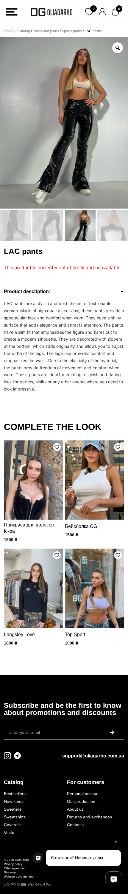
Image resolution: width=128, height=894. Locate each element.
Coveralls (12, 824)
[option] (64, 123)
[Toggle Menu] (12, 12)
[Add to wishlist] (57, 447)
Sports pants (72, 31)
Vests (9, 832)
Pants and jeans (46, 31)
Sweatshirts (15, 817)
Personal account (83, 793)
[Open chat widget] (113, 879)
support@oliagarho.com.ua (93, 755)
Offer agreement (15, 868)
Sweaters (12, 809)
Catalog (23, 31)
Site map (10, 872)
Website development (19, 876)
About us (75, 809)
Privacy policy (13, 864)
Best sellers (15, 793)
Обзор (9, 31)
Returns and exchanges (89, 817)
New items (14, 801)
